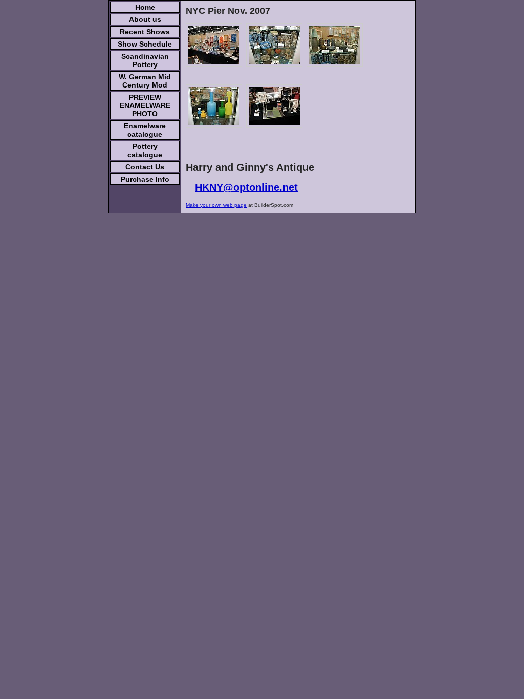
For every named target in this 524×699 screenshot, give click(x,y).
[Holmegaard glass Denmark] (213, 106)
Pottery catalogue (144, 150)
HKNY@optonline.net (246, 187)
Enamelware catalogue (145, 130)
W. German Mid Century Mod (145, 81)
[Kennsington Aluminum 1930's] (274, 106)
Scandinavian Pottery (145, 60)
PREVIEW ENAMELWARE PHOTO (145, 105)
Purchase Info (145, 179)
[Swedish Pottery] (334, 45)
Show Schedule (145, 44)
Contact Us (144, 167)
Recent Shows (145, 32)
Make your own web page (216, 205)
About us (145, 19)
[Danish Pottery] (274, 45)
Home (145, 7)
